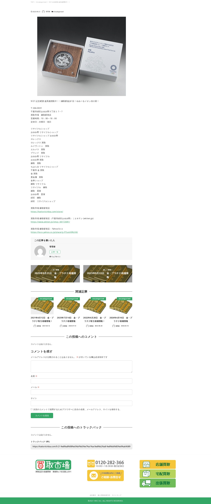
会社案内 (93, 495)
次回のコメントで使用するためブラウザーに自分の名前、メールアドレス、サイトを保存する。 (77, 409)
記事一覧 (54, 252)
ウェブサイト (56, 257)
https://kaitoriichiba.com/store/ (47, 211)
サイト (34, 398)
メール (35, 387)
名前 (34, 376)
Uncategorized (58, 12)
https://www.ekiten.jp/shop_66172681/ (50, 221)
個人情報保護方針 (104, 495)
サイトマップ (116, 495)
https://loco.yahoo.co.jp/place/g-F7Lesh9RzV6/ (54, 232)
